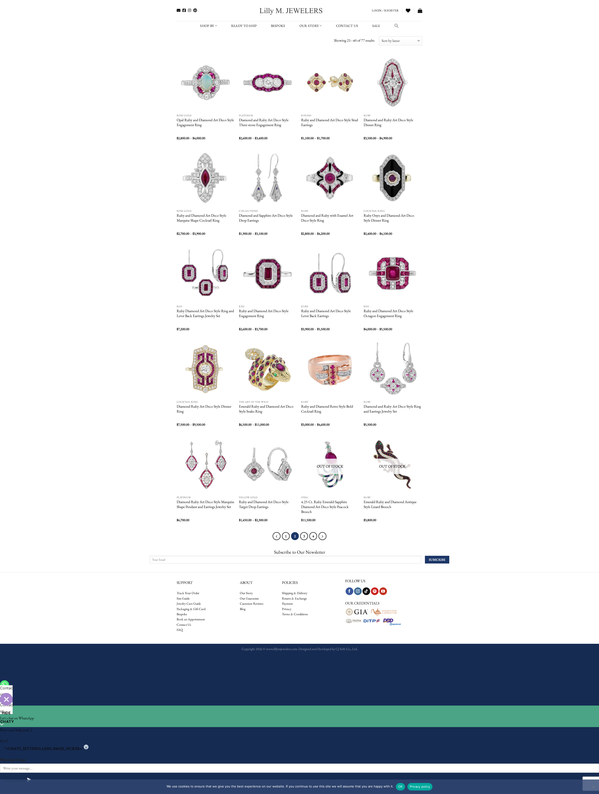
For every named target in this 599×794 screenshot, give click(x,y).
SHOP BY (207, 25)
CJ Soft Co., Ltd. (347, 649)
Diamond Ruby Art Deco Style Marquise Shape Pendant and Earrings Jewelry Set (205, 504)
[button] (396, 25)
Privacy (286, 609)
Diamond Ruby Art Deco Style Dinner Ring (204, 409)
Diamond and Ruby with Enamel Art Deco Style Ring (327, 218)
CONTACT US (347, 25)
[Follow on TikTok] (366, 591)
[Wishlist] (408, 10)
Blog (242, 609)
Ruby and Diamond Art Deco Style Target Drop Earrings (264, 504)
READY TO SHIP (244, 25)
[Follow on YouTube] (383, 591)
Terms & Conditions (295, 614)
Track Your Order (188, 593)
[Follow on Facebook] (349, 591)
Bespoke (182, 614)
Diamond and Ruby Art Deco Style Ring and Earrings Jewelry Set (392, 409)
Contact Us (184, 624)
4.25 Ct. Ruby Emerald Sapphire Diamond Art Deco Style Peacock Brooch (325, 507)
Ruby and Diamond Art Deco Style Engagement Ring (264, 313)
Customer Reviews (251, 603)
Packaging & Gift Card (191, 609)
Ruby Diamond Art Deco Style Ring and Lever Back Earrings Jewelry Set (205, 313)
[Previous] (277, 536)
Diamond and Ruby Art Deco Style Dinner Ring (388, 122)
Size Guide (183, 598)
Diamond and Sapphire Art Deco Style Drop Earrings (266, 218)
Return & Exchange (294, 598)
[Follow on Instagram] (358, 591)
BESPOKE (278, 25)
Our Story (309, 25)
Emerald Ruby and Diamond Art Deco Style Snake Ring (266, 409)
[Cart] (420, 10)
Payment (287, 603)
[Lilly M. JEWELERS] (291, 10)
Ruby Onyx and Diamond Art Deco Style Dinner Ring (389, 218)
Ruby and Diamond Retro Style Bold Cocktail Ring (327, 409)
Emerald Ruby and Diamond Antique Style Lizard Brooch (390, 504)
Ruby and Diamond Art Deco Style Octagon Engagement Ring (388, 313)
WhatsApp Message (13, 759)
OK (400, 786)
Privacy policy (420, 786)
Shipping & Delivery (294, 593)
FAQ (180, 630)
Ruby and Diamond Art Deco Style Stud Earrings (329, 122)
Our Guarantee (249, 598)
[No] (593, 788)
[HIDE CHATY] (6, 699)
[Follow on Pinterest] (375, 591)
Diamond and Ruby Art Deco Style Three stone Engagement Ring (264, 122)
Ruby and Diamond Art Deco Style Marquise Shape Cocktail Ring (201, 218)
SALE (376, 25)
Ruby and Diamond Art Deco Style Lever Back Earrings (326, 313)
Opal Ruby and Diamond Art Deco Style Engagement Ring (205, 122)
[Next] (322, 536)
